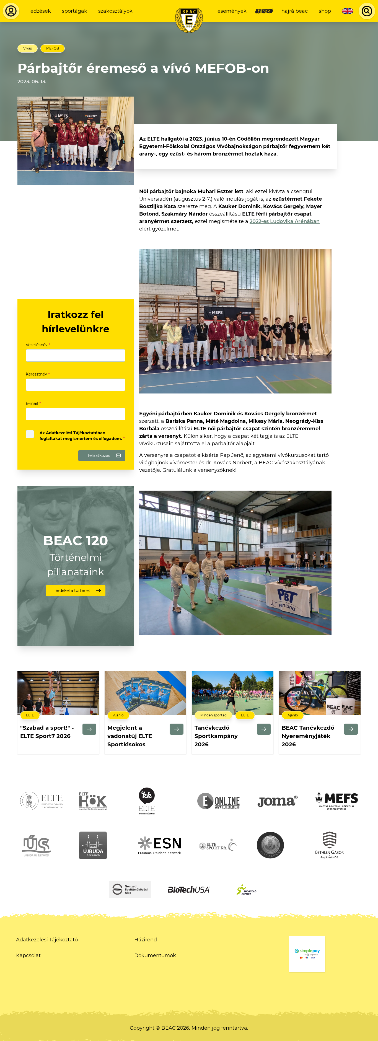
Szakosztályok (115, 11)
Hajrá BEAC (294, 11)
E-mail (33, 403)
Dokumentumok (155, 955)
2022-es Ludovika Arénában (285, 221)
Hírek (264, 11)
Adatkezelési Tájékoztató (47, 940)
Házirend (145, 940)
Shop (325, 11)
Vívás (27, 48)
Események (232, 11)
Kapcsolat (28, 955)
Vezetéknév (38, 344)
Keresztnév (38, 374)
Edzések (40, 11)
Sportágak (74, 11)
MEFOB (52, 48)
